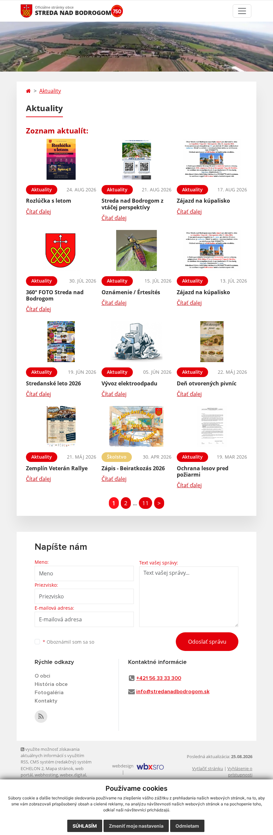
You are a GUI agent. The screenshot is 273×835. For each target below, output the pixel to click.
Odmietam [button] (187, 826)
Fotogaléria (49, 692)
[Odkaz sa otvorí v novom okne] (41, 716)
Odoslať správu (207, 641)
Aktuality (50, 91)
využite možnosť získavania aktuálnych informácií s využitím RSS (52, 755)
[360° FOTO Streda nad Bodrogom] (61, 250)
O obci (42, 676)
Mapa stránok (59, 768)
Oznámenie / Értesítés (131, 292)
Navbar (33, 10)
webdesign (123, 766)
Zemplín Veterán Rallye (57, 468)
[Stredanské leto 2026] (61, 341)
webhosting (46, 775)
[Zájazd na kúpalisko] (212, 159)
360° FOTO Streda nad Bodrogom (55, 295)
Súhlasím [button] (85, 826)
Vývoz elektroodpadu (129, 383)
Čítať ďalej (38, 211)
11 (145, 503)
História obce (51, 684)
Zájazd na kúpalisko (203, 200)
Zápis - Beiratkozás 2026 (133, 468)
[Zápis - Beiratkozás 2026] (137, 426)
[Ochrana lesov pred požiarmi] (212, 426)
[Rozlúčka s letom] (61, 159)
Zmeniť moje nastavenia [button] (136, 826)
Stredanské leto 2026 (53, 383)
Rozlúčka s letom (48, 200)
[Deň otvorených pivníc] (212, 341)
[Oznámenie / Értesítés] (137, 250)
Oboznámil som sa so (68, 642)
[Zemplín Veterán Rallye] (61, 426)
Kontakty (46, 701)
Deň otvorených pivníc (206, 383)
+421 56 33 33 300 (158, 678)
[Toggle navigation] (242, 11)
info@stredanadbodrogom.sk (172, 691)
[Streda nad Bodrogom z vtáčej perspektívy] (137, 159)
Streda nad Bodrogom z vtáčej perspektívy (132, 204)
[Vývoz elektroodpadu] (137, 341)
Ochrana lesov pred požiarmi (202, 471)
